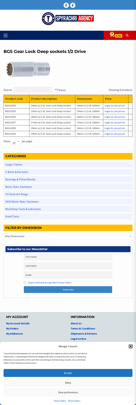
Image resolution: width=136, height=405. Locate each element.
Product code (14, 98)
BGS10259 (10, 133)
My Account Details (18, 323)
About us (76, 323)
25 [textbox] (14, 143)
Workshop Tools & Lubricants (23, 209)
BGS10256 (10, 116)
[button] (130, 346)
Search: (8, 90)
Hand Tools (12, 216)
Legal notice (78, 338)
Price (108, 98)
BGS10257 (10, 122)
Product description (44, 98)
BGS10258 (10, 128)
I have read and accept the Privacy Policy (49, 282)
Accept (68, 373)
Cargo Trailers (13, 164)
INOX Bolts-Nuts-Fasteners (22, 201)
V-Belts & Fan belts (16, 172)
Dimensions (84, 98)
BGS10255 (10, 111)
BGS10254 (10, 105)
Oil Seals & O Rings (16, 194)
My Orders (12, 328)
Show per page (18, 141)
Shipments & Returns (84, 333)
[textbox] (68, 236)
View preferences (68, 392)
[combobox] (16, 142)
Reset (62, 90)
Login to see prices (115, 105)
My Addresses (14, 333)
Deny (68, 382)
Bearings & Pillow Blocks (20, 179)
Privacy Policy (60, 400)
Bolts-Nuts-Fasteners (18, 186)
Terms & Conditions (83, 328)
